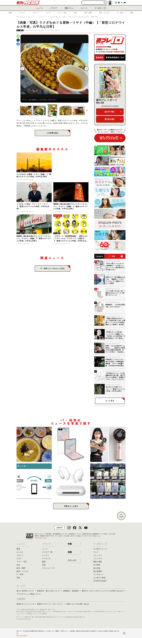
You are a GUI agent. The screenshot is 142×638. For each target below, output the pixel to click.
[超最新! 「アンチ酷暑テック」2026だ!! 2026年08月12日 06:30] (107, 444)
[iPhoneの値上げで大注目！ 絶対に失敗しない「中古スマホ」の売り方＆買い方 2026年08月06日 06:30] (107, 481)
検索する (105, 3)
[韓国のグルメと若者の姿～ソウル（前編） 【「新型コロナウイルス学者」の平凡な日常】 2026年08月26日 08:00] (34, 444)
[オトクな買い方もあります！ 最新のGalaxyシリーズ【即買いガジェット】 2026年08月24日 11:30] (71, 444)
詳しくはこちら (22, 635)
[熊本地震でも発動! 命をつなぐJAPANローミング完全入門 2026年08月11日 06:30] (34, 481)
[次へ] (86, 69)
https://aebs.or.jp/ (41, 538)
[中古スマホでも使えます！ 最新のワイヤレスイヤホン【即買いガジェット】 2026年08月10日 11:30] (71, 481)
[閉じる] (124, 633)
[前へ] (22, 69)
